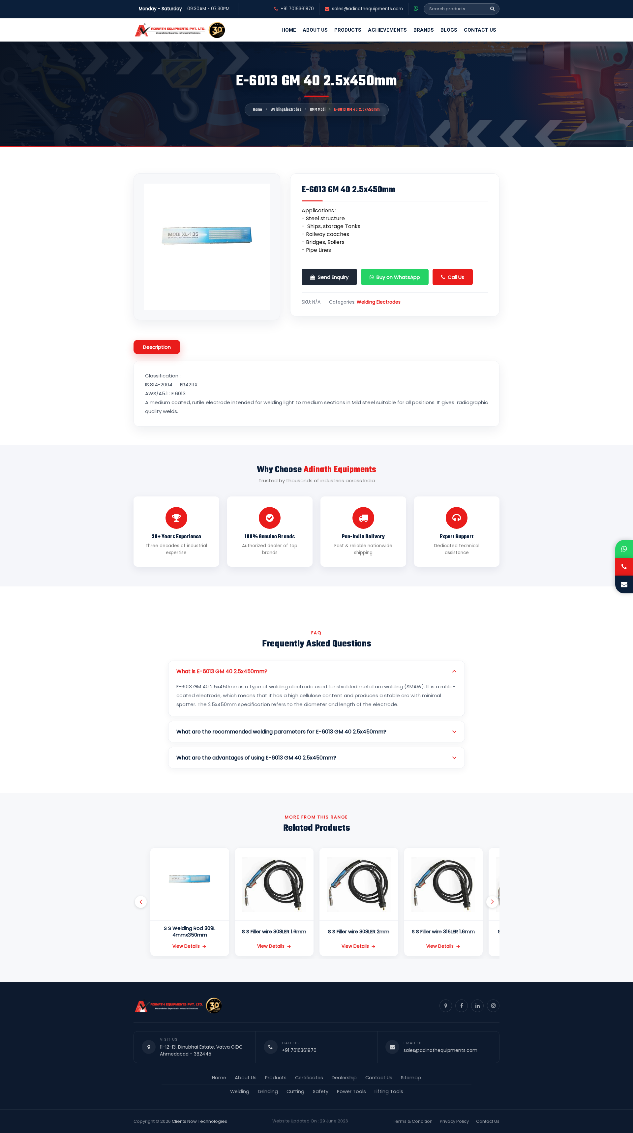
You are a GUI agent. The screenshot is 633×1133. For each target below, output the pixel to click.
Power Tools (351, 1091)
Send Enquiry (333, 277)
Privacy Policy (454, 1121)
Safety (320, 1091)
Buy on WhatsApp (398, 277)
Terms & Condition (413, 1121)
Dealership (344, 1077)
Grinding (268, 1091)
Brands (423, 30)
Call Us (456, 277)
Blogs (448, 30)
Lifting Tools (389, 1091)
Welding (239, 1091)
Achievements (387, 30)
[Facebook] (461, 1005)
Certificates (309, 1077)
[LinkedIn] (477, 1005)
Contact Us (480, 30)
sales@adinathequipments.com (367, 9)
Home (289, 30)
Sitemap (411, 1077)
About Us (315, 30)
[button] (141, 902)
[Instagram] (493, 1005)
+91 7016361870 (297, 9)
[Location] (445, 1005)
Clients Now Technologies (199, 1121)
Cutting (295, 1091)
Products (347, 30)
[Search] (492, 9)
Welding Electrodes (286, 109)
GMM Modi (317, 109)
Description (157, 346)
